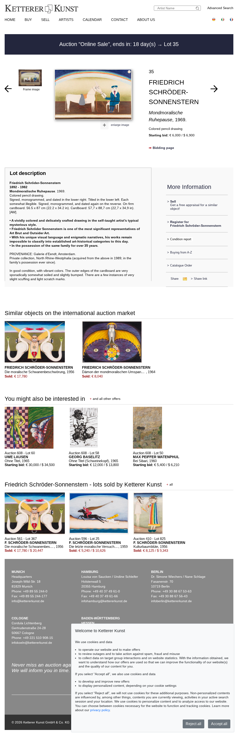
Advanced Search (220, 8)
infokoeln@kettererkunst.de (32, 642)
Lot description (28, 173)
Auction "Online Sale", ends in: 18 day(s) (108, 44)
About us (146, 20)
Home (10, 20)
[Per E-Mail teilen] (183, 278)
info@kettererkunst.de (28, 601)
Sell (45, 20)
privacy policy (100, 710)
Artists (66, 20)
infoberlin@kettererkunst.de (171, 601)
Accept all (219, 724)
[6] (8, 88)
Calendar (92, 20)
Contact (119, 20)
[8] (214, 88)
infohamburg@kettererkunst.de (104, 601)
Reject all (193, 724)
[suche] (198, 8)
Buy (28, 20)
